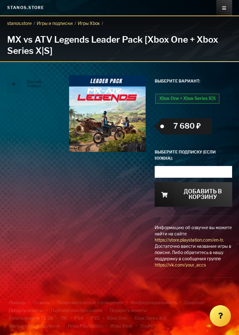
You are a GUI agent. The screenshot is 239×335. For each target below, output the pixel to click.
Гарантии (194, 303)
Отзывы (41, 303)
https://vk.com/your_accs (180, 265)
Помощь (17, 303)
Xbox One (117, 318)
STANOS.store (25, 8)
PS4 (78, 318)
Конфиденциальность (154, 303)
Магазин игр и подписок (34, 326)
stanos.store (19, 23)
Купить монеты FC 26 (31, 318)
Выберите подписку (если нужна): (185, 155)
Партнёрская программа (76, 311)
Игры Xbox (89, 23)
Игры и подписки (55, 23)
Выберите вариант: (177, 81)
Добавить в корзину (203, 194)
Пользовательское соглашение (90, 303)
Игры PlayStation (85, 326)
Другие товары (34, 84)
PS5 (95, 318)
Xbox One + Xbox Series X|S (187, 99)
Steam (146, 326)
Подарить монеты (128, 311)
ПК (64, 318)
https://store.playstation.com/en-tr (189, 240)
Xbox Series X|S (150, 318)
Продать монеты (26, 311)
